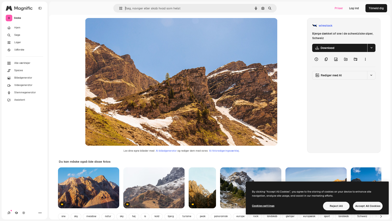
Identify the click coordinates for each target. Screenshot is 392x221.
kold (157, 216)
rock (255, 216)
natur (108, 216)
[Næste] (381, 216)
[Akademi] (16, 213)
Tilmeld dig (376, 8)
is (145, 216)
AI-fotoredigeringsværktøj (224, 150)
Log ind (354, 8)
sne (63, 216)
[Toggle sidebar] (40, 8)
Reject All (336, 206)
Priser (339, 8)
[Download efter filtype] (371, 48)
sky (76, 216)
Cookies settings (263, 205)
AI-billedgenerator (166, 150)
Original (111, 26)
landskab (272, 216)
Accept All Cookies (367, 206)
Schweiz (362, 216)
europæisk (309, 216)
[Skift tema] (23, 213)
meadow (91, 216)
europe (240, 216)
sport (327, 216)
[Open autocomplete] (119, 8)
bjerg (171, 216)
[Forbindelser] (9, 213)
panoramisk (221, 216)
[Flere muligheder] (365, 59)
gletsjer (290, 216)
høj (134, 216)
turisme (186, 216)
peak (203, 216)
